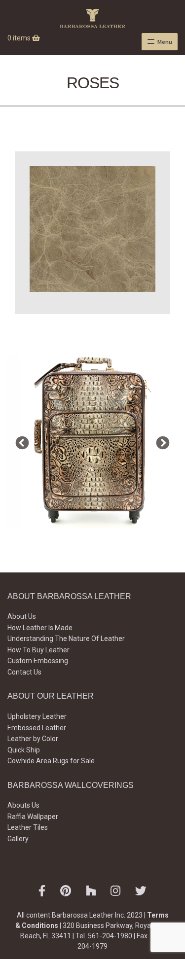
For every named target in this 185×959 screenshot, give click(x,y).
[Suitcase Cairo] (92, 441)
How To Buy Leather (38, 650)
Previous (20, 441)
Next (160, 441)
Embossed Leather (36, 728)
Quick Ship (23, 750)
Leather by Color (32, 739)
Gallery (18, 839)
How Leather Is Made (40, 628)
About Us (21, 616)
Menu (164, 41)
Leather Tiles (27, 827)
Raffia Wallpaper (32, 816)
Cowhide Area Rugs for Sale (51, 761)
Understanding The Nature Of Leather (66, 638)
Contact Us (24, 672)
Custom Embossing (37, 661)
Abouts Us (23, 805)
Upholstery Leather (37, 716)
